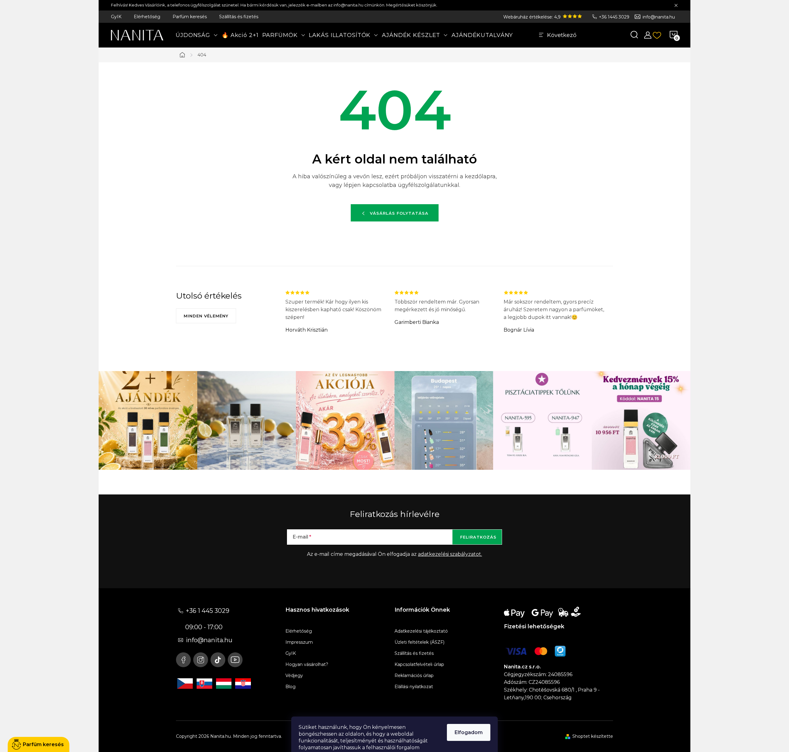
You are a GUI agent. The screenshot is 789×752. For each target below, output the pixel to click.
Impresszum (299, 642)
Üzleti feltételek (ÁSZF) (419, 642)
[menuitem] (197, 35)
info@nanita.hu (659, 17)
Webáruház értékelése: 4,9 (532, 17)
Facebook (183, 659)
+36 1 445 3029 (207, 610)
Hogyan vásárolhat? (306, 664)
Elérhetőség (147, 16)
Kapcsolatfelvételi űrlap (419, 664)
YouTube (235, 659)
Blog (290, 686)
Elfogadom (469, 732)
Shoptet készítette (592, 736)
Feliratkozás (478, 537)
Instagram (200, 659)
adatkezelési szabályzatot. (450, 554)
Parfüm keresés (190, 16)
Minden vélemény (206, 315)
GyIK (116, 16)
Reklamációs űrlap (414, 675)
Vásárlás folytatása (399, 213)
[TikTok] (218, 659)
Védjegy (294, 675)
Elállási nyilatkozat (413, 686)
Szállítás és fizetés (238, 16)
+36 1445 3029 (614, 17)
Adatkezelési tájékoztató (421, 631)
